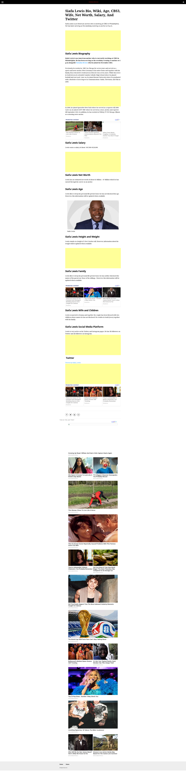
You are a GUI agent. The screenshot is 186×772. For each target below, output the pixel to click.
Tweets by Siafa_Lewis (73, 363)
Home (61, 764)
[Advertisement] (93, 40)
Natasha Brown (82, 63)
